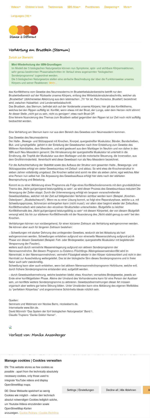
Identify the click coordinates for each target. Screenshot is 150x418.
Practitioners (92, 7)
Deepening (110, 7)
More (127, 7)
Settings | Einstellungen (80, 390)
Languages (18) (20, 16)
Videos (15, 7)
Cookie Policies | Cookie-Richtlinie (39, 413)
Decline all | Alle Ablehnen (121, 390)
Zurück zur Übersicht (21, 57)
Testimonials (55, 7)
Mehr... (53, 83)
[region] (75, 386)
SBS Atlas (73, 7)
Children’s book (34, 7)
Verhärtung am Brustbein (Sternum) (39, 50)
